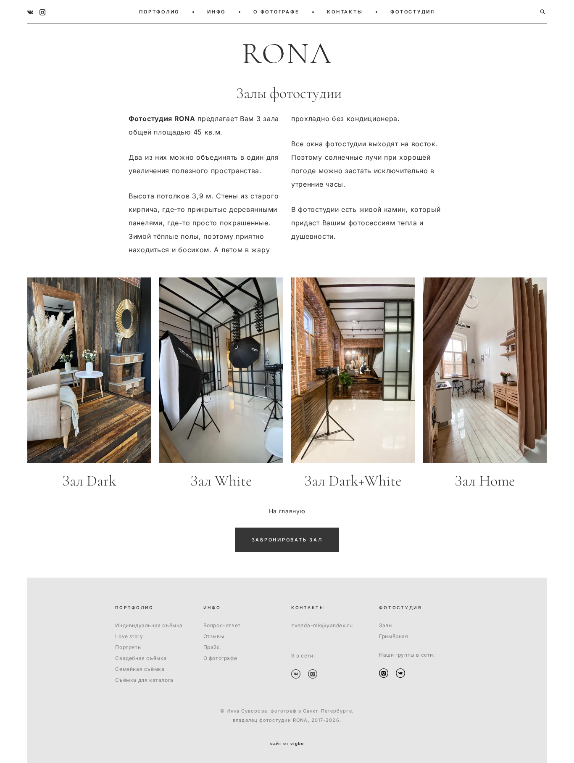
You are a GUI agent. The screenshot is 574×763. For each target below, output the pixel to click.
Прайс (211, 647)
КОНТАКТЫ (345, 12)
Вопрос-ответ (222, 625)
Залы (385, 625)
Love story (129, 636)
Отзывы (213, 636)
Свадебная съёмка (141, 658)
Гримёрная (393, 636)
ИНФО (216, 12)
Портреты (128, 647)
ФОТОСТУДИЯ (412, 12)
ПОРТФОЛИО (159, 12)
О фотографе (220, 658)
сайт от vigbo (287, 744)
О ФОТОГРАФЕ (276, 12)
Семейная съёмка (139, 669)
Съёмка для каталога (144, 680)
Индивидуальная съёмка (149, 625)
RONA (287, 54)
